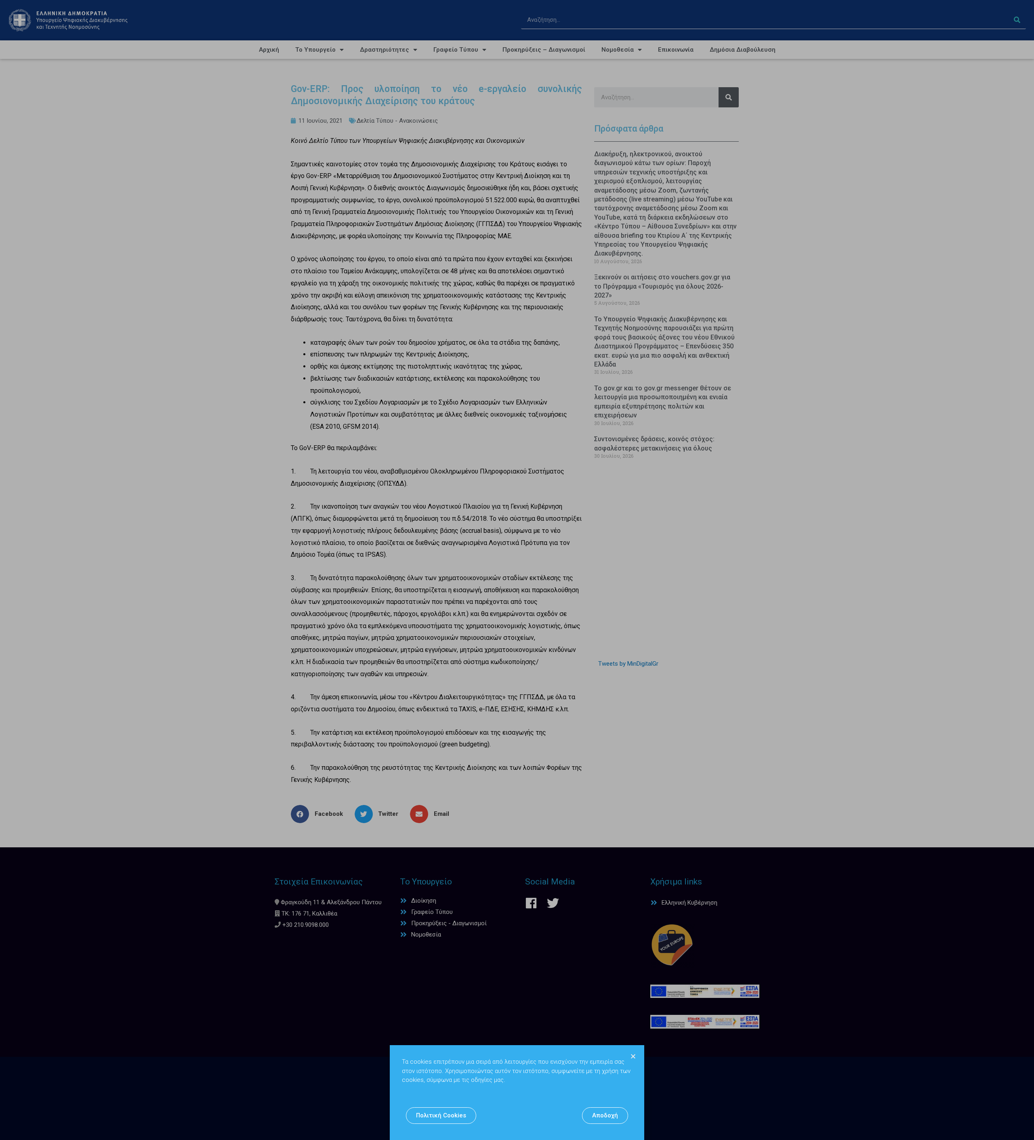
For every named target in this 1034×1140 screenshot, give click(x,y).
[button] (441, 1115)
